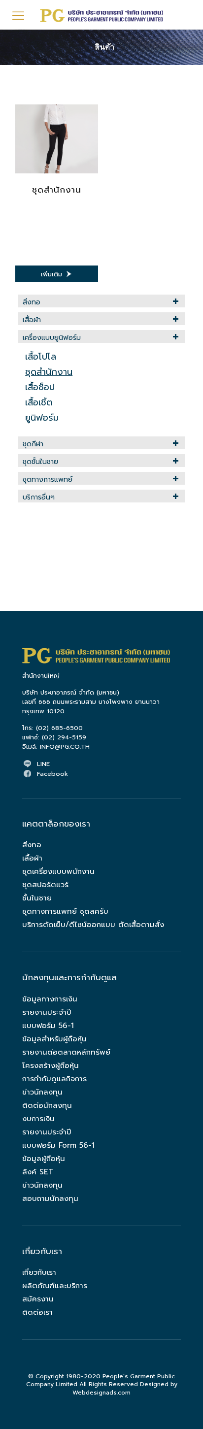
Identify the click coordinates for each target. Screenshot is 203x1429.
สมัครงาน (38, 1298)
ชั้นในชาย (37, 898)
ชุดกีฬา (33, 444)
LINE (43, 763)
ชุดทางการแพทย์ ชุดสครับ (65, 911)
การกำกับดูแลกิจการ (54, 1078)
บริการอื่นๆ (39, 497)
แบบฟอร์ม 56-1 (48, 1025)
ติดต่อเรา (37, 1312)
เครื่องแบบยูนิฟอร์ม (52, 337)
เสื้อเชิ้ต (38, 402)
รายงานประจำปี (46, 1012)
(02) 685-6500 (59, 727)
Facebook (52, 773)
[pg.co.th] (101, 14)
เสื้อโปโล (40, 356)
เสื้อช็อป (40, 387)
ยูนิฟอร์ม (42, 417)
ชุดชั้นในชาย (40, 462)
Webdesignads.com (101, 1392)
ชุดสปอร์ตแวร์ (45, 884)
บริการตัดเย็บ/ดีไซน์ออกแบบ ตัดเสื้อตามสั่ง (93, 924)
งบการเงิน (38, 1118)
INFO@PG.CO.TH (65, 746)
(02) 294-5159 (64, 737)
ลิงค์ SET (37, 1171)
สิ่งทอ (31, 302)
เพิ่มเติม (51, 274)
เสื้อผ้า (32, 320)
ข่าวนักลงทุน (42, 1092)
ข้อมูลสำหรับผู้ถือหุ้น (54, 1038)
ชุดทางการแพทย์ (47, 479)
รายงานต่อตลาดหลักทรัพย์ (66, 1052)
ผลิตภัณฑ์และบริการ (54, 1285)
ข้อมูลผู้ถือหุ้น (43, 1158)
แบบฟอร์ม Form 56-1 (58, 1145)
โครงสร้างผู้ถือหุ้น (50, 1065)
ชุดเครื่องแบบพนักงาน (58, 871)
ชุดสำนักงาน (56, 190)
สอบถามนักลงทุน (50, 1198)
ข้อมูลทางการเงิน (49, 999)
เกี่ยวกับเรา (39, 1272)
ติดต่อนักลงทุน (47, 1105)
